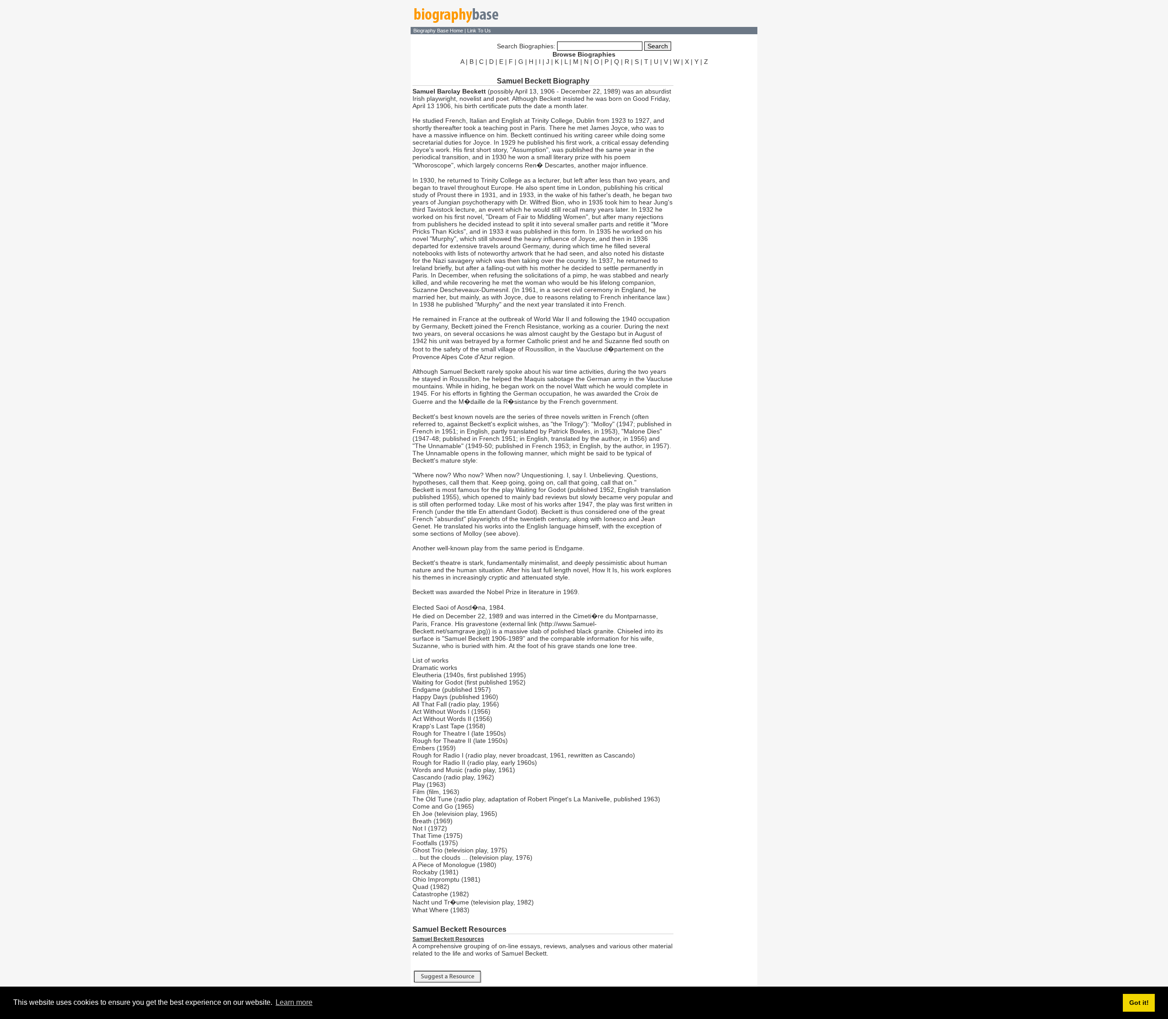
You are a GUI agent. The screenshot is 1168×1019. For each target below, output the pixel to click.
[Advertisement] (716, 204)
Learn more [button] (294, 1002)
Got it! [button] (1139, 1002)
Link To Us (479, 30)
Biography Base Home (438, 30)
